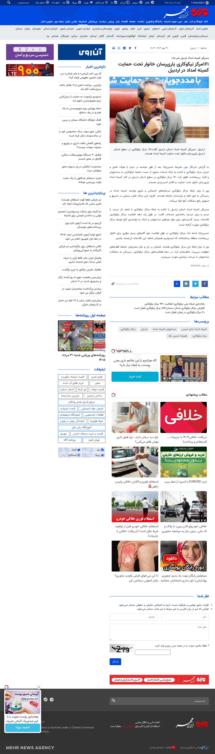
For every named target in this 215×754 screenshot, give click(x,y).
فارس (183, 36)
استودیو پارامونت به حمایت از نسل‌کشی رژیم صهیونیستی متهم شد (80, 99)
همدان (55, 36)
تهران (117, 29)
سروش (135, 2)
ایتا (64, 2)
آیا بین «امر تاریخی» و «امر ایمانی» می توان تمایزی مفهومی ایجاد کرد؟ (80, 76)
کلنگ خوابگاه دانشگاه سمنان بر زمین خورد (81, 122)
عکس (74, 22)
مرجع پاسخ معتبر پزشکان (81, 402)
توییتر (86, 2)
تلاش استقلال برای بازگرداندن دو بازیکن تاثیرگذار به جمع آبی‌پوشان (80, 248)
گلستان (110, 36)
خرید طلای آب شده (73, 383)
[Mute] (170, 378)
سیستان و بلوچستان (198, 36)
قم (168, 36)
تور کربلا (82, 389)
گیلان (101, 36)
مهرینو (63, 434)
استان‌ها (83, 22)
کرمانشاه (142, 36)
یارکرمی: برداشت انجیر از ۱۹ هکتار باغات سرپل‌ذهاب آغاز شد (80, 87)
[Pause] (164, 378)
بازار (117, 22)
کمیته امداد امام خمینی (194, 329)
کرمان (151, 36)
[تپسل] (113, 351)
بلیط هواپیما (96, 421)
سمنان (19, 29)
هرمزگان (65, 36)
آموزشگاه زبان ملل (81, 427)
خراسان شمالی (50, 29)
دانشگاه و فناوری (154, 22)
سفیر (97, 383)
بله (112, 2)
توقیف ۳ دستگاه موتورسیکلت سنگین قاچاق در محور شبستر (81, 157)
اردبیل (147, 29)
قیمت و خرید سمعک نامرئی (88, 434)
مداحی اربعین (94, 396)
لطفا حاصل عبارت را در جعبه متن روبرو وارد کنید (182, 646)
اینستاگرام (100, 2)
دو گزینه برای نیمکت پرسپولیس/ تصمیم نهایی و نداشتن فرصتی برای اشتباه (79, 214)
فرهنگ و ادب (195, 22)
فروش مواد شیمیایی (92, 409)
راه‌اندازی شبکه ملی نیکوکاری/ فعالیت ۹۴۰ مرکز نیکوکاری (175, 304)
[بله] (45, 700)
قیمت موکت (97, 389)
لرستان (93, 36)
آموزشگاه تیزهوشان (70, 415)
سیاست (102, 22)
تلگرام (147, 2)
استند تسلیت (66, 389)
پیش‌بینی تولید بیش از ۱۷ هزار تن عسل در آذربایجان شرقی (79, 302)
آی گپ (123, 2)
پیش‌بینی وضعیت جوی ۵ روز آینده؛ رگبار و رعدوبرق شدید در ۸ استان (79, 279)
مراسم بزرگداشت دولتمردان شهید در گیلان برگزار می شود (81, 291)
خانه (206, 22)
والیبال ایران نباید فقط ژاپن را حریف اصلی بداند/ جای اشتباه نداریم (82, 260)
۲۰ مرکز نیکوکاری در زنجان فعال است (185, 312)
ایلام (132, 29)
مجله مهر (59, 22)
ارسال (115, 662)
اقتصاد (124, 22)
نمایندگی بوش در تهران (72, 421)
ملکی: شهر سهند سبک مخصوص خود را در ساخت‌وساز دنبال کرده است (80, 134)
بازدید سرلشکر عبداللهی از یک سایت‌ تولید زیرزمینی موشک (82, 180)
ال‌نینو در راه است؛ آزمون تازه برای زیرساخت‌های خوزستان (83, 225)
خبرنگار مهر (190, 167)
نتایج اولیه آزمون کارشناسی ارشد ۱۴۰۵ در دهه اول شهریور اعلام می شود (80, 237)
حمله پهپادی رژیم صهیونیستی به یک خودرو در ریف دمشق (81, 110)
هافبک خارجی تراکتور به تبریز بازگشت (81, 270)
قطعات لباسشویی (94, 415)
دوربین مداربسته (70, 396)
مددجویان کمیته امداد (164, 329)
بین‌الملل (92, 22)
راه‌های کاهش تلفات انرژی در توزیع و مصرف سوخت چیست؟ (81, 145)
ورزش (111, 22)
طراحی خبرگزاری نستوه (190, 747)
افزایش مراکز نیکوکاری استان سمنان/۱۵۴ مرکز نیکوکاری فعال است (169, 308)
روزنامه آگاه (70, 440)
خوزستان (36, 29)
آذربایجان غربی (169, 29)
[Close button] (39, 687)
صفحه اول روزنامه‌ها (90, 315)
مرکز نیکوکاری (200, 336)
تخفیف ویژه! (23, 727)
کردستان (161, 36)
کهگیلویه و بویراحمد (126, 36)
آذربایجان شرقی (186, 29)
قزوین (175, 36)
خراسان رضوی (67, 29)
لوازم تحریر (96, 377)
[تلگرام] (51, 700)
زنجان (27, 29)
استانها (204, 48)
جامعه (132, 22)
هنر (185, 22)
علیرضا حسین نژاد (177, 336)
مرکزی (74, 36)
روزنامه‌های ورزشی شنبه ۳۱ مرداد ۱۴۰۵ (83, 358)
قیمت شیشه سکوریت (72, 377)
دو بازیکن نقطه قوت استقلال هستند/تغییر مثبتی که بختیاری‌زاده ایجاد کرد (81, 202)
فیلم (67, 22)
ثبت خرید (135, 376)
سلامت (140, 22)
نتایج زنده (56, 2)
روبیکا (74, 2)
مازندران (84, 36)
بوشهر (125, 29)
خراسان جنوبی (83, 29)
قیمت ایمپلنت (67, 409)
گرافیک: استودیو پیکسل (161, 747)
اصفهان (156, 29)
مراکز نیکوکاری (128, 329)
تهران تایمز (94, 440)
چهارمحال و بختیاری (102, 29)
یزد (47, 36)
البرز (139, 29)
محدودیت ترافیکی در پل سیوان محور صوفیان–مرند (81, 169)
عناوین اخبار (202, 29)
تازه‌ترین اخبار (95, 67)
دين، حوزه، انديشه (173, 22)
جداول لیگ (40, 2)
